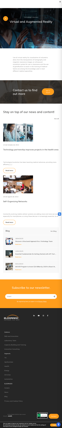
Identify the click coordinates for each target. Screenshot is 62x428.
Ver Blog (53, 231)
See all (56, 119)
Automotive (8, 379)
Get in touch (48, 91)
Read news (9, 170)
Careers (7, 388)
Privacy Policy (42, 301)
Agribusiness (8, 362)
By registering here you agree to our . (32, 301)
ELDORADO (8, 384)
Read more (18, 244)
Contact (54, 416)
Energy (6, 370)
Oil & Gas (7, 375)
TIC (5, 358)
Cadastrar (54, 296)
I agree (54, 425)
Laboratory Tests (10, 340)
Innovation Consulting (12, 349)
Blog (5, 396)
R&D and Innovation (11, 336)
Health (6, 366)
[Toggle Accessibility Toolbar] (58, 424)
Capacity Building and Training (15, 345)
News (6, 392)
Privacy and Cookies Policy (13, 401)
